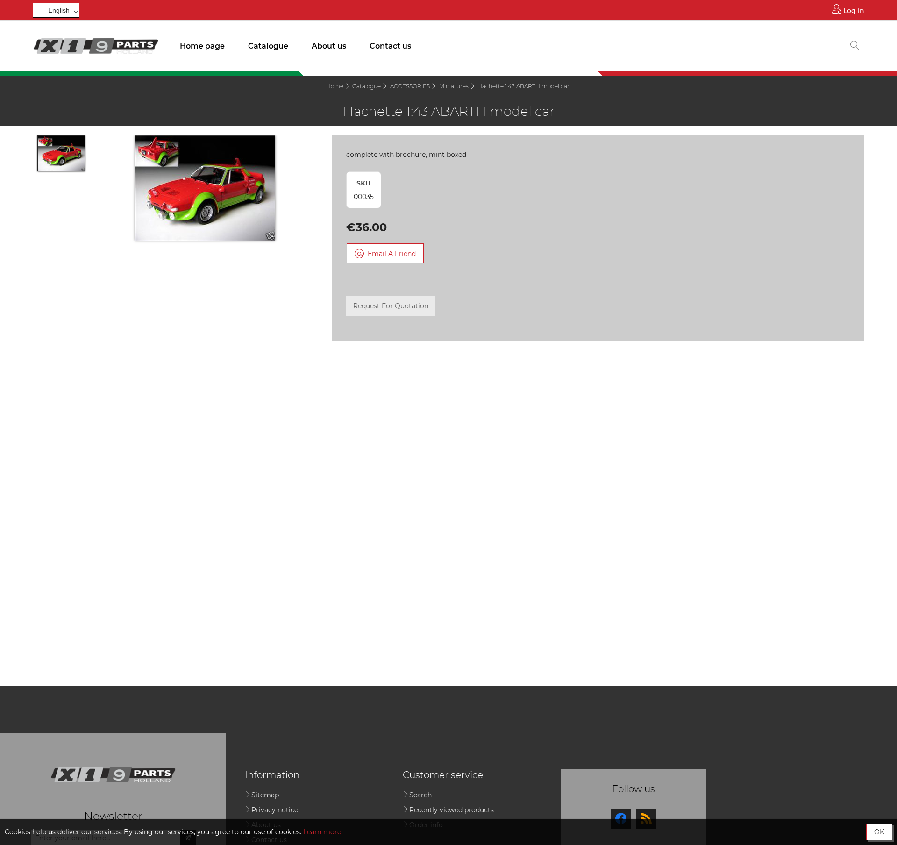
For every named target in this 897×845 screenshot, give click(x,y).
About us (329, 46)
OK (879, 832)
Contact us (390, 46)
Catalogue (268, 46)
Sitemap (265, 795)
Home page (202, 46)
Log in (852, 11)
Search (420, 795)
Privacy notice (274, 810)
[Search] (855, 46)
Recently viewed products (451, 810)
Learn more (322, 832)
